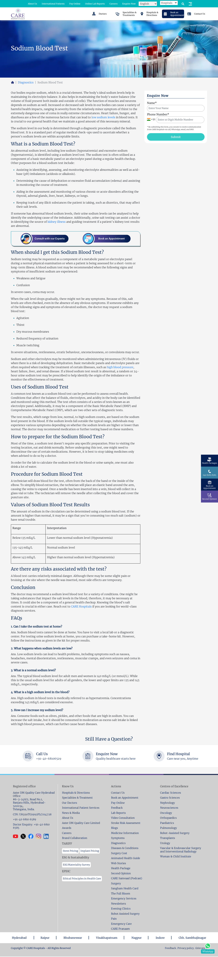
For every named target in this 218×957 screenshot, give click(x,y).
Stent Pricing (70, 850)
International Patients (53, 3)
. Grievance (200, 948)
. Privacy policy (185, 948)
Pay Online (74, 3)
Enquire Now (129, 3)
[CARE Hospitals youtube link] (17, 836)
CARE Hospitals (81, 606)
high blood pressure (120, 367)
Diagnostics (26, 82)
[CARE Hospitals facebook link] (32, 836)
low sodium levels (103, 117)
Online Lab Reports (95, 3)
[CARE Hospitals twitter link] (24, 836)
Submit (176, 137)
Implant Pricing (89, 850)
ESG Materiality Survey (76, 864)
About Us (32, 3)
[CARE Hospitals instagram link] (40, 836)
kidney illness (57, 221)
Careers (114, 3)
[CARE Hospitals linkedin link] (47, 836)
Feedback (170, 948)
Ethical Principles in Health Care (82, 878)
